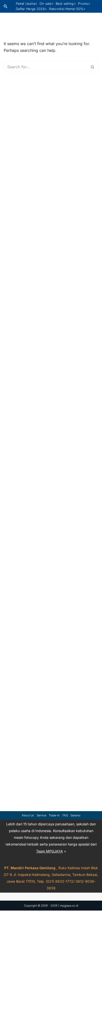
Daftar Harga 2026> (31, 9)
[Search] (5, 6)
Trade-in (54, 815)
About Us (28, 815)
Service (41, 815)
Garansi (75, 815)
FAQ (65, 815)
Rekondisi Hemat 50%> (67, 9)
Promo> (84, 3)
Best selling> (66, 3)
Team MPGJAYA (49, 851)
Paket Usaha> (26, 3)
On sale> (46, 3)
